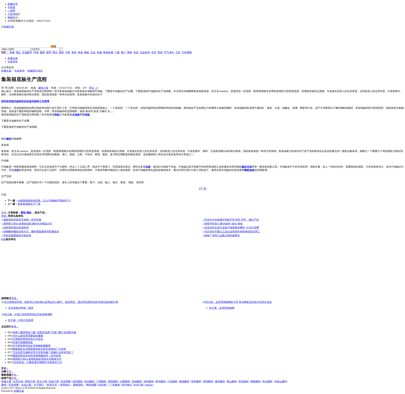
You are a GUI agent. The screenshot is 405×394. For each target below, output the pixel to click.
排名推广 (103, 384)
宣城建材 (137, 381)
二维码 (11, 10)
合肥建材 (125, 381)
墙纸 (28, 212)
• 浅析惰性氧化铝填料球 (15, 227)
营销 (160, 52)
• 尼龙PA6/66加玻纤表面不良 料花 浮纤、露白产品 (231, 219)
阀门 (123, 52)
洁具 (67, 52)
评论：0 (93, 87)
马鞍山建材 (280, 381)
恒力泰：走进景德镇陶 (221, 308)
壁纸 (23, 212)
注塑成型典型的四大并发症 (28, 339)
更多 (4, 212)
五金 (93, 52)
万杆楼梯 (187, 52)
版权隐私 (78, 384)
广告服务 (115, 384)
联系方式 (52, 384)
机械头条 (6, 70)
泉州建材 (89, 381)
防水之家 (42, 381)
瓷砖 (61, 52)
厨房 (48, 52)
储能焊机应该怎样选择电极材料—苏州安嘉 (37, 355)
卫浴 (177, 52)
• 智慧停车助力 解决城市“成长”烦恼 (223, 223)
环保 (36, 52)
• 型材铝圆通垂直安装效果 (16, 235)
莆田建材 (113, 381)
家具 (74, 52)
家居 (80, 52)
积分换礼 (127, 384)
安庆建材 (244, 381)
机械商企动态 (35, 70)
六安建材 (172, 381)
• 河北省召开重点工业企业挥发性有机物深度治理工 (231, 231)
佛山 (18, 52)
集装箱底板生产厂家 (29, 204)
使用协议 (65, 384)
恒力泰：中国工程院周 (20, 320)
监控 (153, 52)
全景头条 (18, 381)
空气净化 (169, 52)
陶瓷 (129, 52)
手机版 (11, 7)
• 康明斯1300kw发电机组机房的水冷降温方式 (27, 223)
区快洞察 (66, 381)
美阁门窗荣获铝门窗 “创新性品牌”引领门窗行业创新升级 (44, 332)
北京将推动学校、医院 (20, 308)
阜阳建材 (208, 381)
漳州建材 (77, 381)
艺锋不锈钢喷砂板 (23, 342)
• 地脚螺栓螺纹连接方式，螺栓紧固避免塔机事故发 (30, 231)
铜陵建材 (255, 381)
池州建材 (149, 381)
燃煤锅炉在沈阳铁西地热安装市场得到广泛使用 (39, 349)
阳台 (55, 52)
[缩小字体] (6, 87)
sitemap (149, 384)
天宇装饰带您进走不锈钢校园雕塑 (32, 345)
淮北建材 (267, 381)
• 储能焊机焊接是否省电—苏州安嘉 (21, 219)
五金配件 (27, 52)
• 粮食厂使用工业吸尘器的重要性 (221, 235)
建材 (42, 52)
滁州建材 (220, 381)
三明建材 (101, 381)
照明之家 (30, 381)
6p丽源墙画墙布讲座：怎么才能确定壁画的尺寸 (44, 200)
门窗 (117, 52)
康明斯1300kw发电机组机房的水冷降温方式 (37, 359)
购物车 (11, 17)
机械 (99, 52)
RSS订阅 (138, 384)
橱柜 (86, 52)
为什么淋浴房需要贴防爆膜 (28, 335)
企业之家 (26, 384)
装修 (12, 52)
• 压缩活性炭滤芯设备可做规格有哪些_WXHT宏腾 (231, 227)
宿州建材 (196, 381)
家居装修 (108, 52)
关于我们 (39, 384)
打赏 (3, 194)
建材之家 (43, 87)
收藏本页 (13, 4)
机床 (136, 52)
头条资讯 (19, 70)
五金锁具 (145, 52)
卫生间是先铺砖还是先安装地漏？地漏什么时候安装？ (43, 352)
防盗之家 (54, 381)
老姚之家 (6, 381)
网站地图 (91, 384)
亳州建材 (161, 381)
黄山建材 (232, 381)
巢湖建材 (184, 381)
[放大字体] (2, 87)
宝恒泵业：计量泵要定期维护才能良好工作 (38, 362)
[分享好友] (7, 67)
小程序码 (13, 14)
